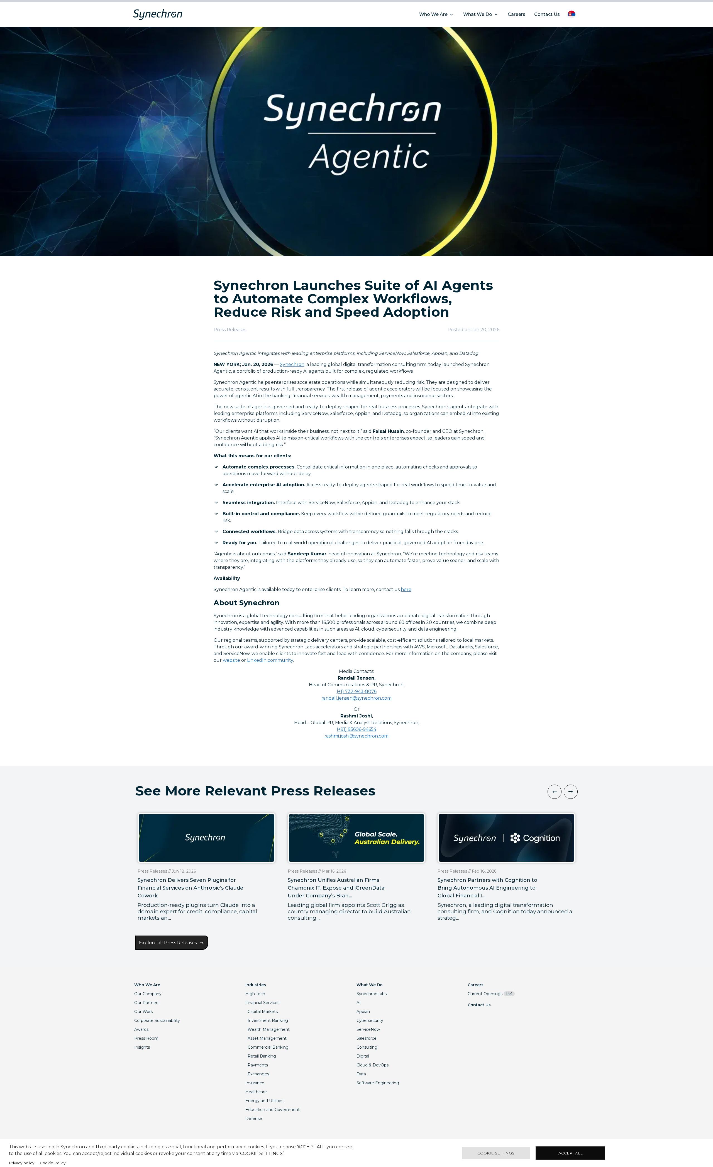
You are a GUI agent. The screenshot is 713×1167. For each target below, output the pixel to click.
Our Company (148, 993)
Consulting (366, 1047)
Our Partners (146, 1002)
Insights (142, 1047)
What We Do (369, 984)
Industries (255, 984)
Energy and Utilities (264, 1100)
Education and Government (272, 1109)
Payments (258, 1065)
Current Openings (490, 993)
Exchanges (258, 1073)
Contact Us (479, 1004)
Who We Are (147, 984)
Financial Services (262, 1002)
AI (358, 1002)
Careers (476, 984)
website (231, 660)
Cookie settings (495, 1153)
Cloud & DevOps (372, 1065)
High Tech (255, 993)
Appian (363, 1011)
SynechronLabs (371, 993)
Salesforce (366, 1038)
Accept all (570, 1153)
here (406, 589)
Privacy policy (21, 1163)
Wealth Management (269, 1029)
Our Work (143, 1011)
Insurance (254, 1082)
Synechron (292, 364)
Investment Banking (268, 1020)
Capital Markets (263, 1011)
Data (361, 1073)
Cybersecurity (369, 1020)
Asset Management (267, 1038)
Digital (362, 1056)
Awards (141, 1029)
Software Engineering (377, 1082)
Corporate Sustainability (157, 1020)
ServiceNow (368, 1029)
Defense (253, 1118)
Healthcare (256, 1091)
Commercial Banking (268, 1047)
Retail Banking (262, 1056)
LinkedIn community (270, 660)
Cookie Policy (52, 1163)
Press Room (146, 1038)
